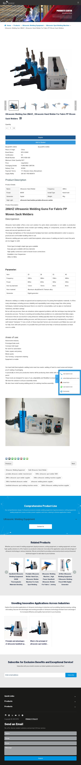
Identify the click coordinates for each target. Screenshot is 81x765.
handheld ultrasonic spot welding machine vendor (22, 485)
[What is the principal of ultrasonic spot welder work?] (40, 627)
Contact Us (40, 526)
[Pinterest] (22, 715)
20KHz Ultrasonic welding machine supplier (55, 485)
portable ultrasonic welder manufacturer (19, 474)
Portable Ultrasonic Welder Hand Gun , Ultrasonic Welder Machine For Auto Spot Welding (32, 579)
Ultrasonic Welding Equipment (15, 470)
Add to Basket (40, 142)
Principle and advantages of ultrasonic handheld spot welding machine (16, 642)
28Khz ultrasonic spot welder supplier (18, 478)
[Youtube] (16, 715)
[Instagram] (19, 715)
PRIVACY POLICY (32, 719)
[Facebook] (5, 715)
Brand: (40, 147)
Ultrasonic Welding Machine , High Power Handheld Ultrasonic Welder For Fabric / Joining (49, 579)
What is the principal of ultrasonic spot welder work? (38, 642)
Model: (7, 147)
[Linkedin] (9, 715)
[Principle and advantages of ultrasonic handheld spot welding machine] (16, 627)
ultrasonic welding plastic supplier (42, 481)
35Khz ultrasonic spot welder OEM (46, 474)
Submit (40, 758)
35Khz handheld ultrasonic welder (16, 481)
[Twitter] (12, 715)
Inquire (40, 137)
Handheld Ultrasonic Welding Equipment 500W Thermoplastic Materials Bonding (16, 579)
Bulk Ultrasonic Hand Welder (37, 470)
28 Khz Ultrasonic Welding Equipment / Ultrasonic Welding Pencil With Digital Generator (65, 579)
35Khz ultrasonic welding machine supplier (47, 478)
